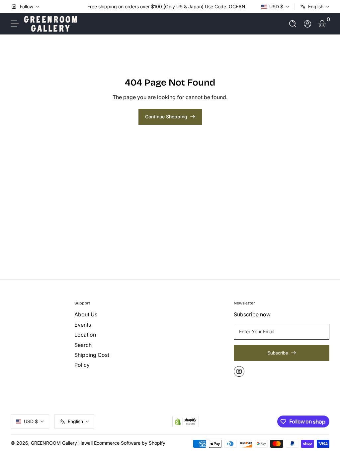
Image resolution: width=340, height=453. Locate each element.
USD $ (276, 6)
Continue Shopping (166, 116)
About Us (85, 314)
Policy (82, 364)
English (315, 6)
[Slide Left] (82, 6)
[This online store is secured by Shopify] (185, 421)
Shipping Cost (91, 355)
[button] (293, 24)
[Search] (293, 24)
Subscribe (277, 353)
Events (82, 324)
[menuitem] (103, 314)
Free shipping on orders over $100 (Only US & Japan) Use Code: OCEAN (166, 6)
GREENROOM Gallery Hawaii (62, 443)
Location (85, 334)
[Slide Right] (250, 6)
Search (83, 345)
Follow (26, 6)
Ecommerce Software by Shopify (129, 443)
